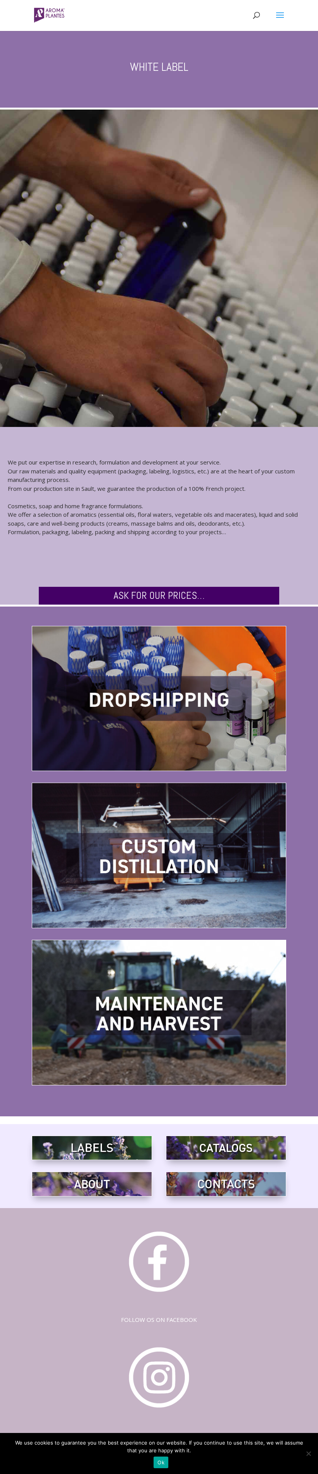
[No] (308, 1453)
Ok (160, 1462)
